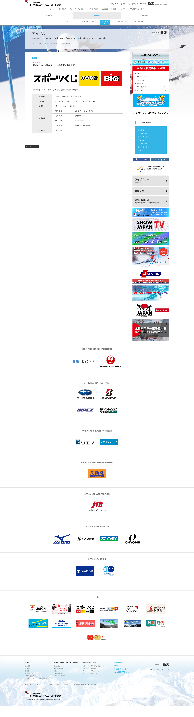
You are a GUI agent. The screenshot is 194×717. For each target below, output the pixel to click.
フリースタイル (121, 22)
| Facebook (142, 159)
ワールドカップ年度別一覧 (91, 671)
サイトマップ (133, 4)
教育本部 (145, 15)
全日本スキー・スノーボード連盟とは (71, 9)
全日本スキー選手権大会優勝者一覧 (93, 666)
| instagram (160, 159)
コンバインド (69, 22)
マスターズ (142, 150)
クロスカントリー (88, 22)
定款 (55, 671)
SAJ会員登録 (93, 9)
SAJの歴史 (57, 666)
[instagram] (152, 3)
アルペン (105, 22)
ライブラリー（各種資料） (97, 38)
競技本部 (97, 15)
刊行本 (122, 9)
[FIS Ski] (150, 168)
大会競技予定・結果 (109, 9)
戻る (31, 147)
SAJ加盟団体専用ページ (122, 672)
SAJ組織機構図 (58, 668)
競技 (40, 43)
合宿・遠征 (59, 38)
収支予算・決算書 (59, 676)
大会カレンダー (71, 38)
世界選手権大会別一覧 (89, 668)
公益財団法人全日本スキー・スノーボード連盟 (43, 694)
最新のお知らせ (30, 673)
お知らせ (49, 38)
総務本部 (49, 15)
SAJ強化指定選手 (30, 676)
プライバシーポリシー (119, 4)
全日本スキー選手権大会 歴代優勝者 (36, 678)
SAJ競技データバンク (136, 9)
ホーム (52, 9)
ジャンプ (54, 22)
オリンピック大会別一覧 (90, 673)
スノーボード (139, 22)
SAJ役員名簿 (58, 673)
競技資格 (82, 38)
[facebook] (149, 3)
